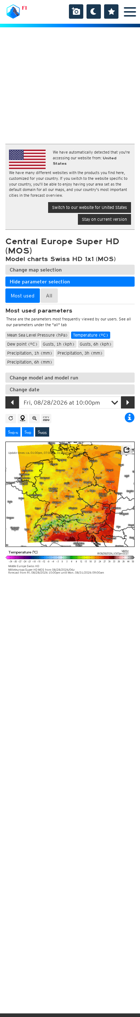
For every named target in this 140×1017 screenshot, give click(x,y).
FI (24, 8)
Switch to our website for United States (89, 207)
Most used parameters (38, 310)
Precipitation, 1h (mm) (29, 353)
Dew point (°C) (22, 344)
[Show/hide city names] (46, 418)
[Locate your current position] (23, 418)
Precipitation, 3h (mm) (80, 353)
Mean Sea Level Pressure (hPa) (37, 335)
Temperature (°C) (90, 335)
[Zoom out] (34, 418)
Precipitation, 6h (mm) (29, 362)
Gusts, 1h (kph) (59, 344)
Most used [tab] (22, 295)
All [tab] (49, 295)
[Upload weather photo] (76, 11)
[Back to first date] (10, 418)
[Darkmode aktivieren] (94, 11)
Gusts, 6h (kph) (96, 344)
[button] (126, 450)
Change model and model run (44, 377)
